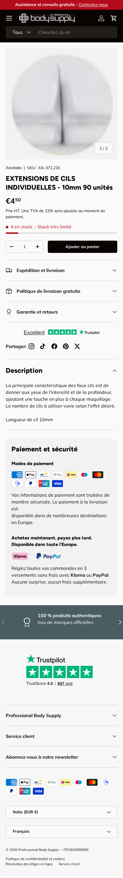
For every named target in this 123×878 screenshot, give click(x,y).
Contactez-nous (93, 4)
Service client (69, 864)
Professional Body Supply (38, 850)
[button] (114, 18)
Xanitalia (13, 167)
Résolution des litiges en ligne (29, 864)
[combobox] (61, 32)
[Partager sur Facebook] (54, 346)
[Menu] (9, 18)
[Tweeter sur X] (77, 346)
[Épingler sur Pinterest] (66, 346)
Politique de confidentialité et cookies (35, 859)
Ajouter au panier (83, 246)
